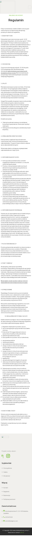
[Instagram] (8, 456)
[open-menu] (29, 7)
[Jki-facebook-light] (2, 456)
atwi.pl (22, 532)
